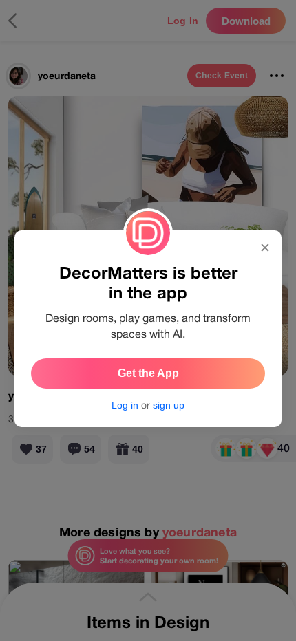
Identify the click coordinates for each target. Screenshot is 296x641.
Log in (125, 405)
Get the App (148, 373)
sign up (168, 405)
